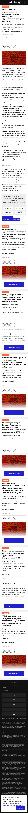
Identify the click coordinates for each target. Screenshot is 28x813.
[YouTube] (14, 700)
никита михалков (7, 216)
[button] (2, 3)
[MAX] (14, 714)
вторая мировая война (9, 219)
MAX (23, 196)
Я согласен (20, 808)
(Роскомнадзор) (22, 720)
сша (18, 219)
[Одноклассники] (14, 710)
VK (24, 202)
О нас (4, 687)
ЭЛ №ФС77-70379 (15, 722)
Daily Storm (14, 2)
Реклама (5, 690)
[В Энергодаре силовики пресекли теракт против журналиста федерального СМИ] (3, 583)
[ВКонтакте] (14, 705)
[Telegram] (14, 695)
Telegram (15, 202)
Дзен (20, 202)
